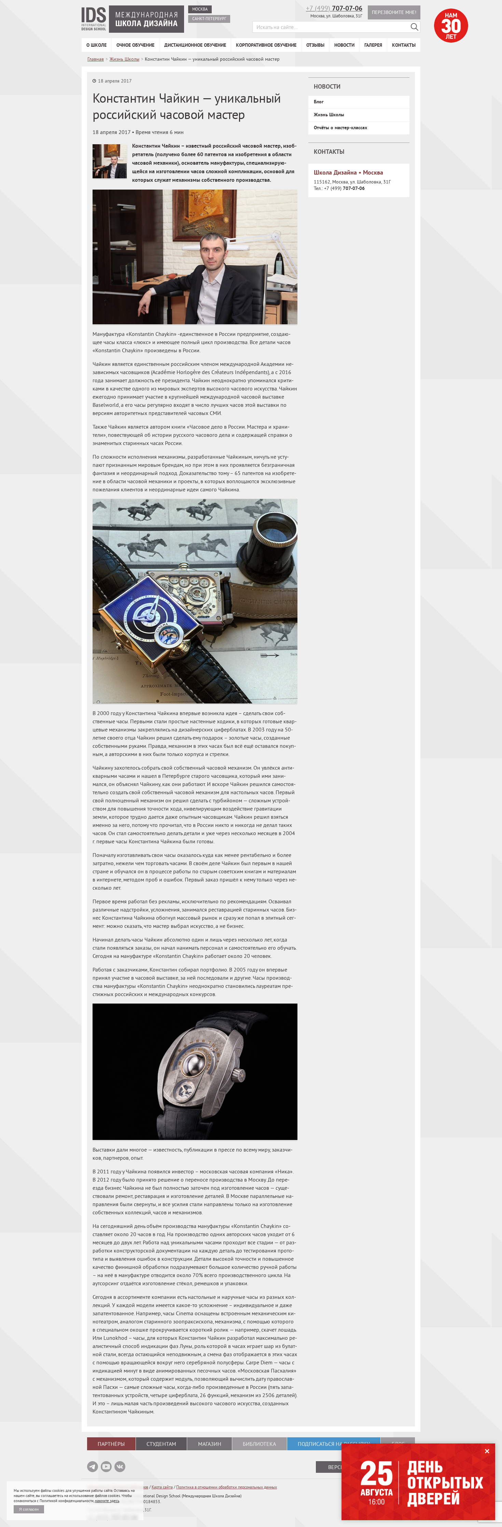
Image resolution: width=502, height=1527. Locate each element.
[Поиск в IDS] (414, 27)
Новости (344, 45)
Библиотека (259, 1443)
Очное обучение (135, 45)
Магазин (209, 1443)
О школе (96, 45)
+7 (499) (334, 8)
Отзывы (315, 45)
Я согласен (29, 1509)
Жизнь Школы (329, 115)
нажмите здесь (107, 1500)
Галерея (373, 45)
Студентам (161, 1443)
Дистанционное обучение (195, 45)
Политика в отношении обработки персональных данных (226, 1486)
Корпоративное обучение (266, 45)
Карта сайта (162, 1486)
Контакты (404, 45)
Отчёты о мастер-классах (340, 127)
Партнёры (111, 1443)
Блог (318, 102)
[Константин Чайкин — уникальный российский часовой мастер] (110, 161)
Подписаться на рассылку (334, 1443)
